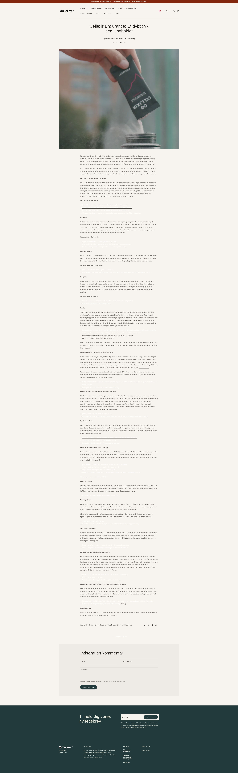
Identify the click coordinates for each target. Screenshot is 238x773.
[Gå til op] (235, 770)
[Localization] (161, 11)
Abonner (151, 717)
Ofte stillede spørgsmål (127, 750)
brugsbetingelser (138, 725)
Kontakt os (126, 762)
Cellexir (61, 752)
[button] (174, 11)
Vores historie (146, 750)
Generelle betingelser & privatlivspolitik (127, 757)
